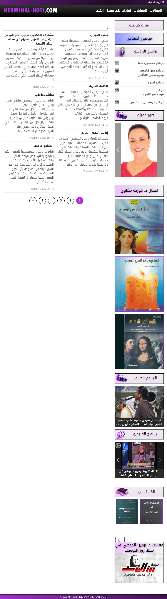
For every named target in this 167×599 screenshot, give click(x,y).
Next (118, 150)
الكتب (99, 11)
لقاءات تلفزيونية (119, 11)
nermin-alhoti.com (93, 596)
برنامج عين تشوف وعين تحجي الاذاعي (139, 73)
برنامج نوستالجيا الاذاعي (139, 102)
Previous (160, 150)
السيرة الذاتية (156, 2)
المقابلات (140, 11)
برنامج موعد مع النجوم (139, 92)
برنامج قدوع (139, 82)
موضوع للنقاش (139, 38)
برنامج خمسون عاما (139, 63)
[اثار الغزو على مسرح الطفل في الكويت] (127, 511)
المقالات (156, 11)
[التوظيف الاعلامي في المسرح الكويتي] (151, 511)
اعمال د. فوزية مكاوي (139, 190)
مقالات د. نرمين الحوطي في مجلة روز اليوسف (139, 547)
